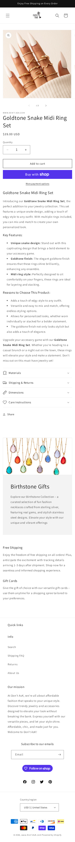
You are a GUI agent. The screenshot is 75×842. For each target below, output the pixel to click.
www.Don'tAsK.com (31, 835)
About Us (13, 673)
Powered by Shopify (52, 835)
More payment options (37, 183)
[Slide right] (46, 105)
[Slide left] (29, 105)
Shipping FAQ (16, 655)
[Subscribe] (59, 754)
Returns (13, 664)
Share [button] (10, 414)
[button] (7, 15)
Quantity (7, 142)
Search (12, 647)
